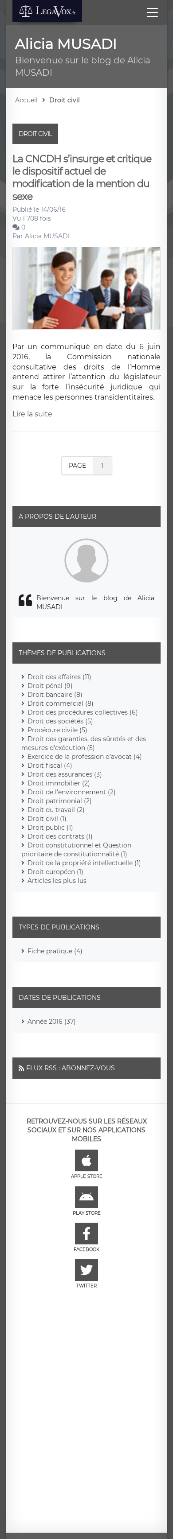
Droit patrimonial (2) (60, 801)
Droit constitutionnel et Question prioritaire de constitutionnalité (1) (76, 849)
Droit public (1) (50, 828)
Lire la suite (32, 414)
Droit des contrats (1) (60, 836)
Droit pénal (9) (50, 686)
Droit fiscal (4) (50, 766)
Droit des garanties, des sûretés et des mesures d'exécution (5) (83, 743)
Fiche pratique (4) (55, 951)
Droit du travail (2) (56, 810)
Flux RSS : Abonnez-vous (70, 1068)
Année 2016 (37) (52, 1022)
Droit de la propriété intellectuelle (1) (84, 863)
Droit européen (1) (55, 872)
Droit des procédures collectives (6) (83, 712)
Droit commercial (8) (61, 703)
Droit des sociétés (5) (60, 721)
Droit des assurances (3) (65, 774)
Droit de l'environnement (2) (72, 792)
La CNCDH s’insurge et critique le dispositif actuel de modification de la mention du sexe (81, 177)
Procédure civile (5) (57, 730)
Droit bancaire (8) (55, 695)
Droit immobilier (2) (59, 783)
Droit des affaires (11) (59, 677)
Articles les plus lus (57, 881)
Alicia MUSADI (47, 236)
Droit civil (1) (47, 819)
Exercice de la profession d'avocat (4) (85, 757)
